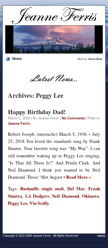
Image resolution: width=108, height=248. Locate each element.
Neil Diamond (65, 196)
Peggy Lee (18, 203)
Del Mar (76, 188)
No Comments (73, 118)
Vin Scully (39, 203)
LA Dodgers (37, 196)
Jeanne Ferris (19, 123)
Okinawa (90, 196)
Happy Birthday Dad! (37, 111)
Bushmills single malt (42, 188)
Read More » (78, 177)
